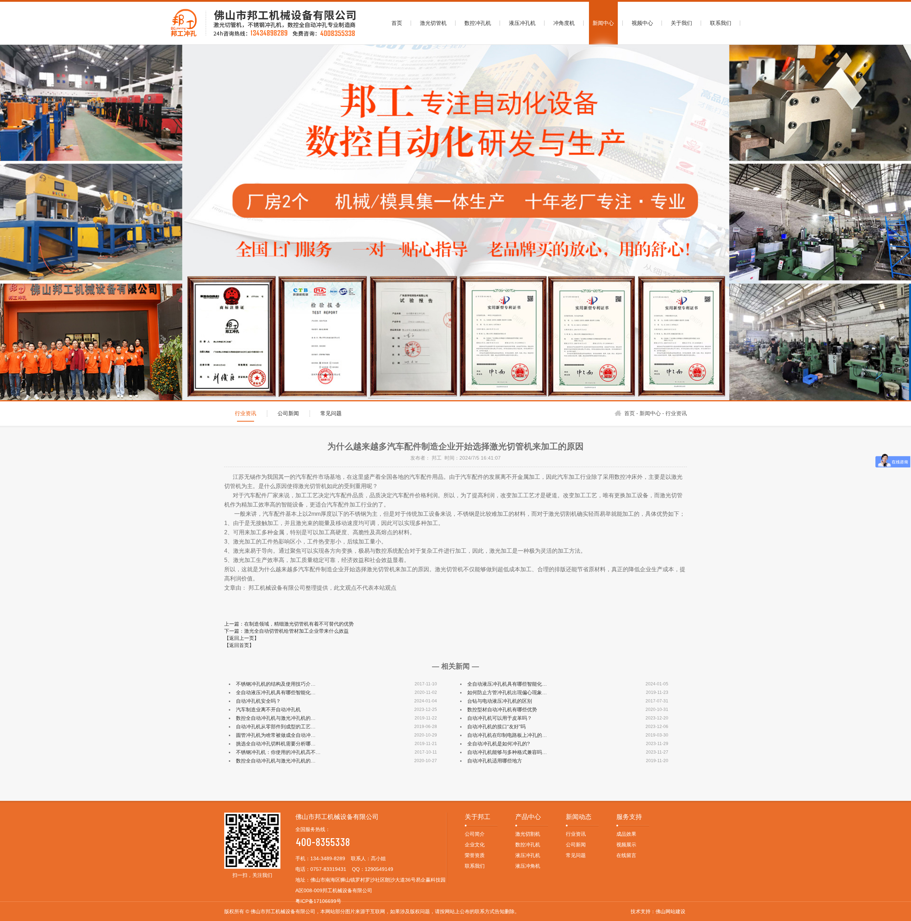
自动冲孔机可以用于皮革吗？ (499, 718)
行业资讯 (245, 413)
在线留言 (626, 855)
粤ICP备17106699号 (318, 901)
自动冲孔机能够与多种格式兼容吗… (507, 752)
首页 (629, 413)
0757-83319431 (328, 869)
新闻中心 (650, 413)
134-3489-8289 (327, 858)
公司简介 (475, 834)
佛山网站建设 (670, 911)
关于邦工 (477, 816)
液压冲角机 (527, 866)
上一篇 (289, 624)
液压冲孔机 (527, 855)
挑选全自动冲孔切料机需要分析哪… (276, 743)
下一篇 (286, 631)
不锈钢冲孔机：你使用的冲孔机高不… (278, 752)
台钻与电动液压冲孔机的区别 (499, 701)
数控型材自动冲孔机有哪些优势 (502, 709)
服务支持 (629, 816)
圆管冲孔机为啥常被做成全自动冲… (276, 735)
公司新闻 (288, 413)
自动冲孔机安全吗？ (258, 701)
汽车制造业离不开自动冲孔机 (268, 709)
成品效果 (626, 834)
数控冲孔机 (527, 844)
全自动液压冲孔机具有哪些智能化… (507, 684)
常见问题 (331, 413)
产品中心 (528, 816)
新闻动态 (578, 816)
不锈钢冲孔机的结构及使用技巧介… (276, 684)
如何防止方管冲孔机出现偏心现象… (507, 692)
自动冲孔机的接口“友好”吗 (496, 726)
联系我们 (475, 866)
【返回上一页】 (241, 638)
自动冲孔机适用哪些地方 (494, 761)
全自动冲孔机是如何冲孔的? (498, 743)
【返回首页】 (239, 645)
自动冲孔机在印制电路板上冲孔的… (507, 735)
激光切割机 (527, 834)
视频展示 (626, 844)
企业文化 (475, 844)
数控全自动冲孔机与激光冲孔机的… (276, 718)
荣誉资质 (475, 855)
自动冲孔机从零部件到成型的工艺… (276, 726)
